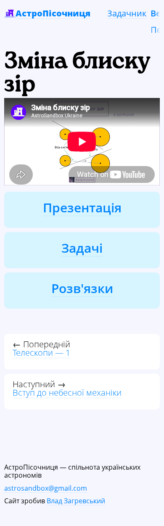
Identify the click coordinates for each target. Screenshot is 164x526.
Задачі (82, 247)
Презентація (82, 207)
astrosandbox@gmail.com (45, 488)
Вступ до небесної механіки (67, 392)
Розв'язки (82, 288)
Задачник (126, 13)
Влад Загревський (76, 500)
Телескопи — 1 (41, 352)
